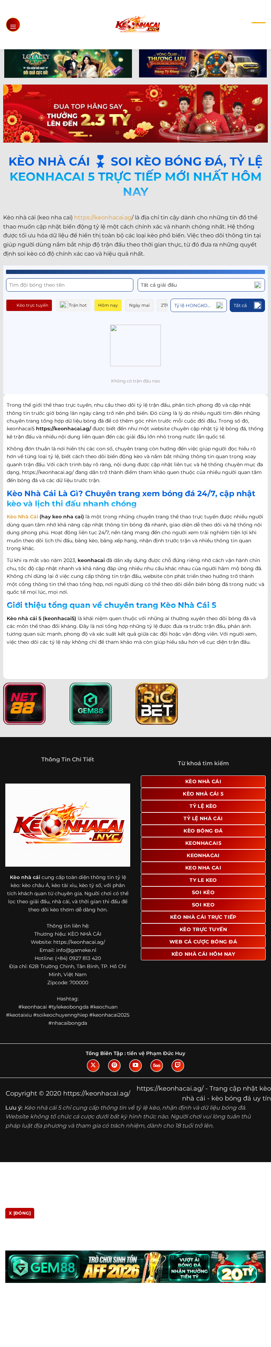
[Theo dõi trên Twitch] (177, 1065)
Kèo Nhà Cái (22, 516)
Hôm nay (108, 305)
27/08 (167, 305)
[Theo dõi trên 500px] (156, 1065)
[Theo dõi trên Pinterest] (114, 1065)
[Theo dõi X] (93, 1065)
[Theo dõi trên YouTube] (135, 1065)
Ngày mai (139, 305)
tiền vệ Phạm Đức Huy (156, 1053)
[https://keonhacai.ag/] (137, 24)
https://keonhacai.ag (103, 217)
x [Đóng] (20, 1213)
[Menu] (13, 25)
